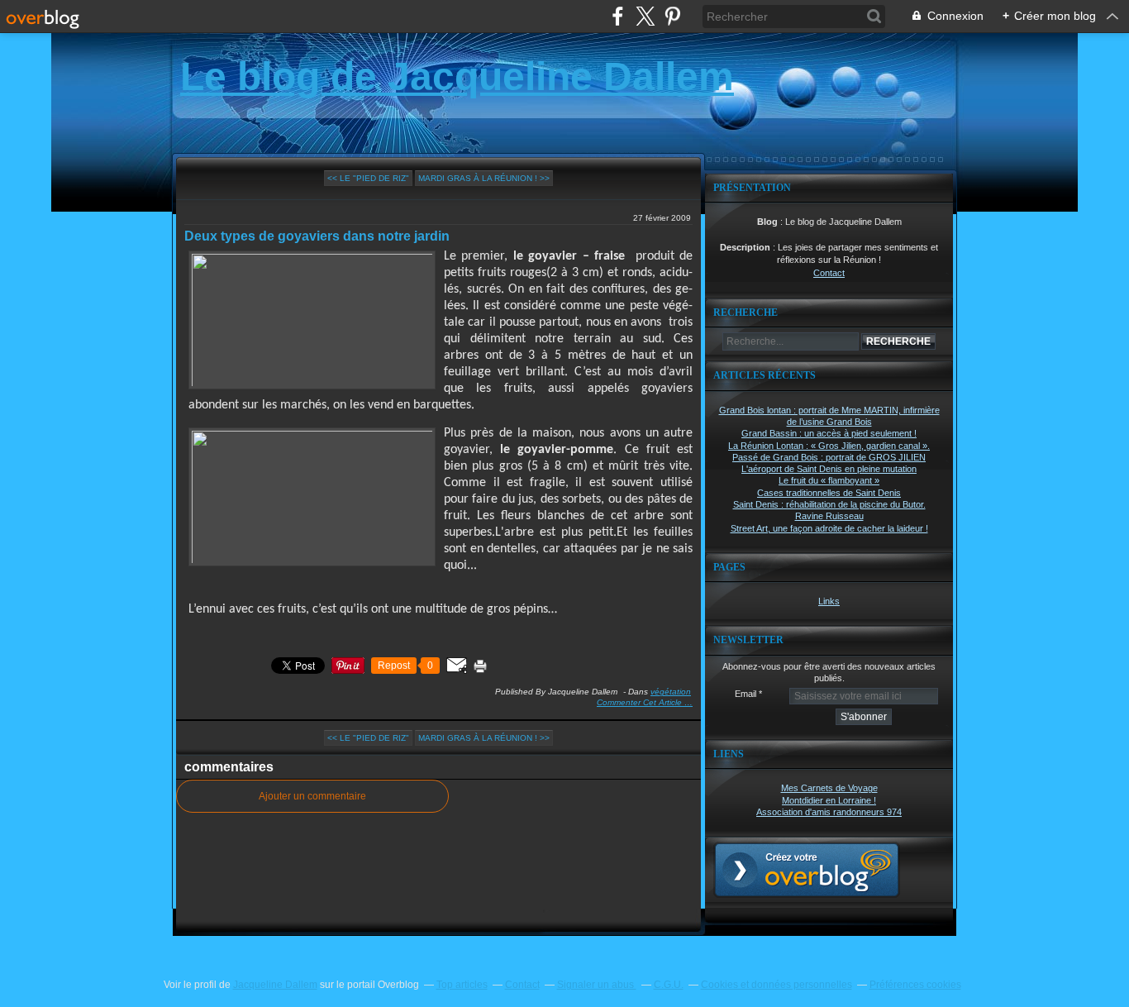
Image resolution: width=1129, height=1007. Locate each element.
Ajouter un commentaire (312, 796)
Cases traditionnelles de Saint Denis (829, 493)
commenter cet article (640, 702)
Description (746, 247)
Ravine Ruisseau (829, 516)
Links (829, 601)
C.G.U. (669, 984)
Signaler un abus (596, 984)
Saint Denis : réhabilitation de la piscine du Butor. (829, 504)
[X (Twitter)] (645, 16)
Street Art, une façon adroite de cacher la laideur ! (829, 528)
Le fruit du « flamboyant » (829, 480)
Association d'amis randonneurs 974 (829, 812)
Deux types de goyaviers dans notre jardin (317, 236)
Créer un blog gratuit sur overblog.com (806, 870)
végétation (670, 691)
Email (745, 694)
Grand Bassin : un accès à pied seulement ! (829, 433)
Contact (829, 273)
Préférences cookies (915, 984)
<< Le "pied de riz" (368, 178)
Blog (767, 222)
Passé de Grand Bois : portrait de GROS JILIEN (829, 457)
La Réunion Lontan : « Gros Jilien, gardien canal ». (829, 446)
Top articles (462, 984)
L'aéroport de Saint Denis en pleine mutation (829, 469)
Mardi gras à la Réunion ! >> (484, 178)
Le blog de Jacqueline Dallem (457, 76)
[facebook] (617, 16)
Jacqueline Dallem (275, 984)
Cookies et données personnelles (776, 984)
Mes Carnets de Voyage (829, 788)
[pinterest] (672, 16)
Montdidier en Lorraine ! (829, 800)
